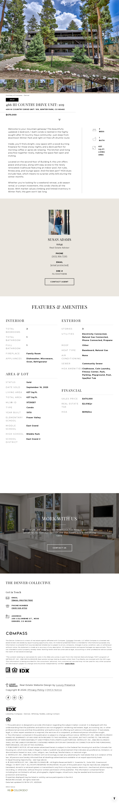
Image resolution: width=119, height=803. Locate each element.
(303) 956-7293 (59, 256)
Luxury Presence (65, 685)
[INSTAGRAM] (14, 697)
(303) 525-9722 (19, 608)
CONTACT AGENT (59, 282)
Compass (69, 640)
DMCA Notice (54, 690)
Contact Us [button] (59, 548)
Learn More (69, 663)
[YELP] (20, 697)
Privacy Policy (36, 690)
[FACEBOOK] (8, 697)
